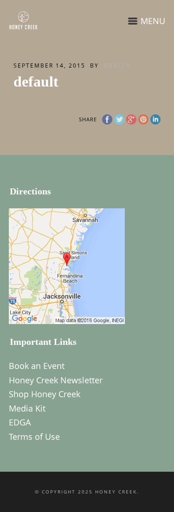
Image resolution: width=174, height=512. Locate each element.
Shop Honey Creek (44, 394)
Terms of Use (34, 436)
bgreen (117, 65)
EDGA (20, 422)
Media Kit (27, 408)
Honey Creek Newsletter (56, 380)
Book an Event (36, 365)
